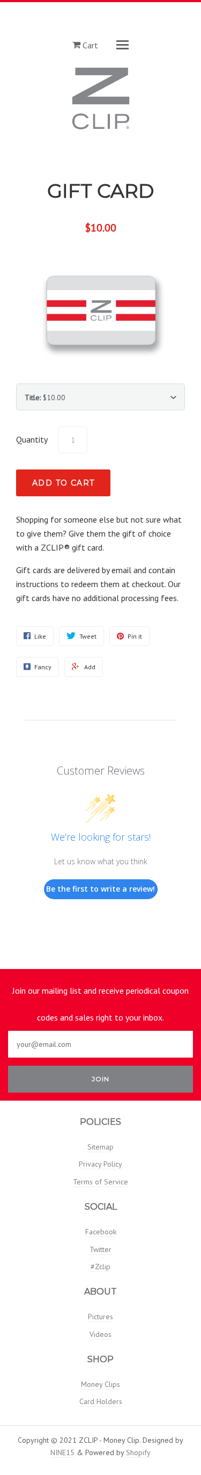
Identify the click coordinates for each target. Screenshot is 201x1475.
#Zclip (100, 1266)
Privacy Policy (100, 1164)
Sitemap (100, 1147)
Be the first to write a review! (100, 889)
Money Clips (100, 1384)
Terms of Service (100, 1182)
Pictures (100, 1316)
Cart (89, 44)
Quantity (32, 439)
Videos (100, 1334)
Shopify (138, 1452)
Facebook (100, 1232)
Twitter (100, 1249)
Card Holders (100, 1401)
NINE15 (62, 1452)
